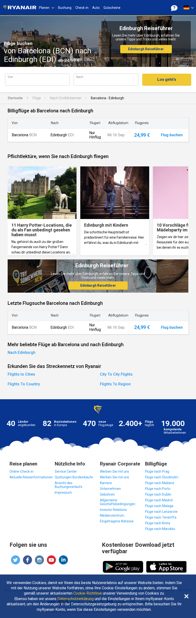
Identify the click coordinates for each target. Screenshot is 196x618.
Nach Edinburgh (21, 352)
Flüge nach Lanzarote (161, 512)
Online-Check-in (21, 471)
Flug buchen (172, 135)
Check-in (81, 8)
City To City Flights (116, 374)
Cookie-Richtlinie (87, 593)
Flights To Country (24, 384)
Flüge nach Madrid (159, 500)
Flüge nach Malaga (159, 506)
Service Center (66, 471)
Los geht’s (166, 79)
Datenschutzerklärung (75, 599)
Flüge (37, 98)
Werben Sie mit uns (114, 471)
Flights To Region (115, 384)
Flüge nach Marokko (160, 529)
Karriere (106, 483)
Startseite (15, 98)
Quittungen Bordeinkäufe (74, 477)
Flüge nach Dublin (158, 494)
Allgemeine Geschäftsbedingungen (117, 502)
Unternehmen (110, 489)
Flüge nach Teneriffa (160, 517)
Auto (96, 8)
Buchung (64, 8)
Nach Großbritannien (66, 98)
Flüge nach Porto (157, 489)
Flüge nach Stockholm (161, 477)
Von (10, 76)
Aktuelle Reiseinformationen (31, 477)
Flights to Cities (21, 374)
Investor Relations (113, 510)
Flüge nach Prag (157, 471)
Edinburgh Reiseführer (146, 49)
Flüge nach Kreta (157, 523)
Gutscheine (111, 8)
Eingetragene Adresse (117, 521)
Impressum (63, 492)
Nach (79, 76)
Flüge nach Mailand (159, 483)
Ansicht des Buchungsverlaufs (68, 485)
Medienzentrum (112, 515)
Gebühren (107, 494)
